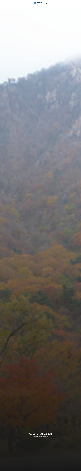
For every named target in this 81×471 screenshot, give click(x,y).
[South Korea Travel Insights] (40, 2)
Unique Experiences (39, 436)
